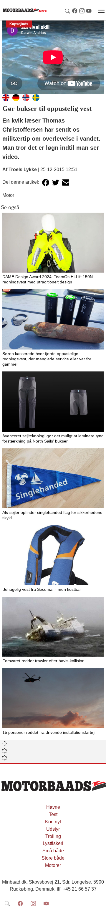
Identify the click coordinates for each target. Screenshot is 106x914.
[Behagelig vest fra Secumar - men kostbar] (53, 555)
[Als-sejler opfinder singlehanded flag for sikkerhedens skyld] (53, 478)
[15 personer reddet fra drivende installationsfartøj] (53, 698)
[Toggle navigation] (101, 11)
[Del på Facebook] (45, 182)
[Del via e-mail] (65, 182)
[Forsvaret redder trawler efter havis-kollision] (53, 627)
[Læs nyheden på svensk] (35, 97)
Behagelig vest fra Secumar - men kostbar (41, 589)
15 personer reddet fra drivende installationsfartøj (48, 732)
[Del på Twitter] (55, 182)
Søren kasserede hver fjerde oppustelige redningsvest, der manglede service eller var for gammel (46, 358)
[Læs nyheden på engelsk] (5, 97)
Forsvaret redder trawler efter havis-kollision (43, 660)
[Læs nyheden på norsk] (25, 97)
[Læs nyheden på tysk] (15, 97)
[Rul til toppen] (97, 905)
